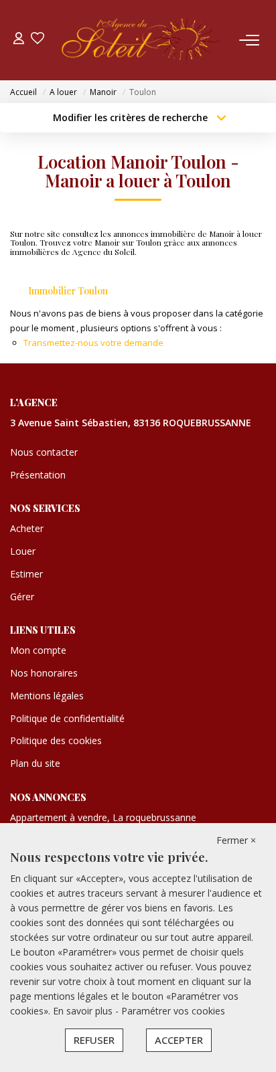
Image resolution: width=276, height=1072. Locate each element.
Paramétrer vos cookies (173, 1010)
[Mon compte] (18, 40)
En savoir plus (84, 1010)
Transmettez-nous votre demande (93, 343)
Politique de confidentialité (67, 718)
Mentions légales (47, 695)
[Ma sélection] (37, 40)
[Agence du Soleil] (141, 40)
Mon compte (38, 650)
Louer (23, 551)
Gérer (22, 596)
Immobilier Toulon (68, 290)
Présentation (38, 474)
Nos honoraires (44, 672)
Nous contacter (44, 452)
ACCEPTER (179, 1040)
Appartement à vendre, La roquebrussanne (103, 817)
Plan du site (35, 763)
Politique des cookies (56, 740)
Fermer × (236, 840)
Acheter (27, 528)
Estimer (26, 573)
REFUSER (94, 1040)
